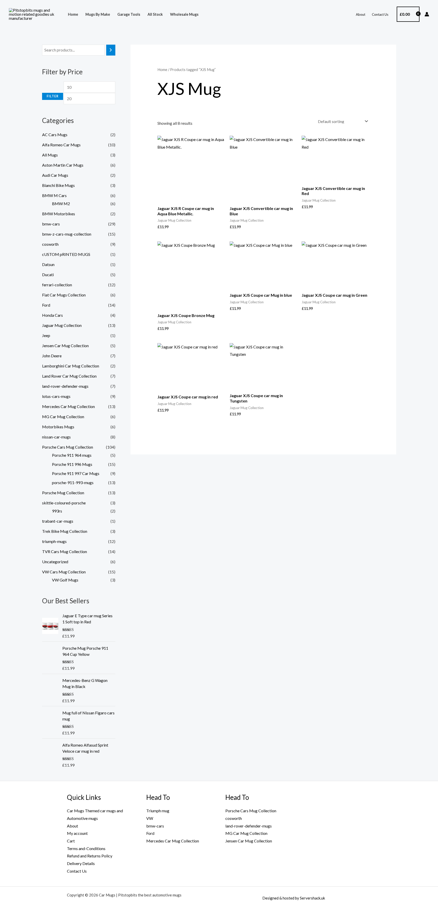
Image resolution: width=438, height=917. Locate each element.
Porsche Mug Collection (63, 492)
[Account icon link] (427, 14)
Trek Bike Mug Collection (64, 531)
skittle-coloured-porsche (64, 502)
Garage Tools (128, 14)
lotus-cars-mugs (56, 396)
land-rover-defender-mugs (65, 386)
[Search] (110, 50)
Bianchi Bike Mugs (58, 185)
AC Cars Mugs (54, 134)
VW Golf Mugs (65, 579)
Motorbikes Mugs (58, 426)
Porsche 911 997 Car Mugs (75, 473)
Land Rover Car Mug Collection (69, 376)
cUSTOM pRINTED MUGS (66, 254)
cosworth (50, 244)
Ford (46, 305)
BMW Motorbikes (58, 213)
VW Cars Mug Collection (64, 571)
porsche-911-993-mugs (73, 482)
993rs (57, 510)
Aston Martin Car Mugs (62, 165)
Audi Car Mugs (55, 175)
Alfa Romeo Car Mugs (61, 144)
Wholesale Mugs (184, 14)
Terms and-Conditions (86, 848)
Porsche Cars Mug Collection (67, 447)
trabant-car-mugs (57, 521)
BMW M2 (61, 203)
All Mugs (50, 154)
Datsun (48, 264)
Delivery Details (81, 863)
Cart (71, 840)
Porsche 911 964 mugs (72, 455)
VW (149, 818)
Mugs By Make (97, 14)
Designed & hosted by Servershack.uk (293, 898)
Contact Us (380, 14)
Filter (53, 96)
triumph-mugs (54, 541)
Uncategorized (55, 561)
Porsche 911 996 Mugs (72, 464)
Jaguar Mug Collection (62, 325)
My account (77, 833)
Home (73, 14)
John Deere (52, 355)
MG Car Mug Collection (63, 416)
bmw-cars (51, 223)
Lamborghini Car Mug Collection (70, 365)
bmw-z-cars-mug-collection (66, 234)
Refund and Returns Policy (89, 855)
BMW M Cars (54, 195)
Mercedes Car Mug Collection (68, 406)
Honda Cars (52, 315)
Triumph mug (157, 810)
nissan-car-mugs (56, 436)
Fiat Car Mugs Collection (64, 294)
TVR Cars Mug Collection (64, 551)
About (360, 14)
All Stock (155, 14)
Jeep (46, 335)
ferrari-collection (57, 284)
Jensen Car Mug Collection (65, 345)
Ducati (48, 274)
